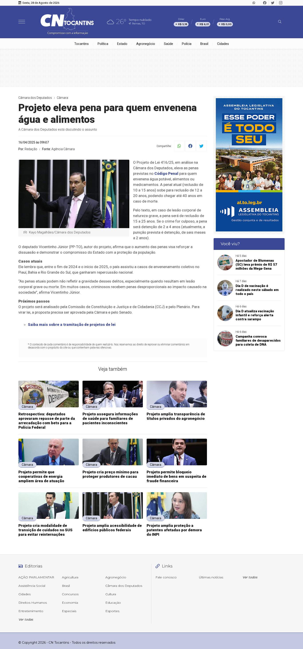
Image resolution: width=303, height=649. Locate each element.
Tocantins (81, 44)
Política (103, 44)
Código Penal (166, 173)
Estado (122, 44)
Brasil (204, 44)
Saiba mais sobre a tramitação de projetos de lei (72, 324)
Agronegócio (145, 44)
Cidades (223, 44)
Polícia (186, 44)
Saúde (168, 44)
